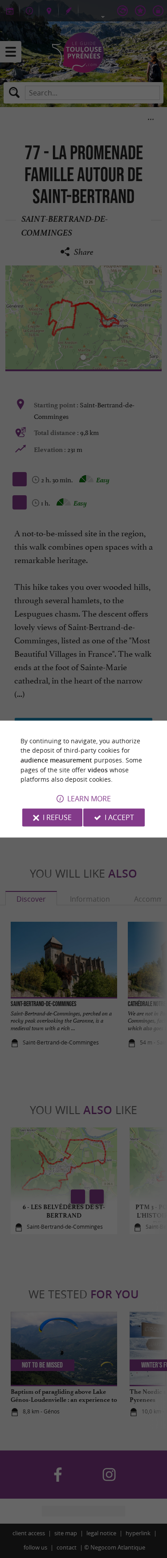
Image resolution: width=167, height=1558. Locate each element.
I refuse (57, 817)
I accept (119, 817)
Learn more (89, 799)
